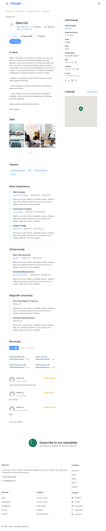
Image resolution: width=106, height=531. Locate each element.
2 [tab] (32, 152)
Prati (15, 36)
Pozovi (42, 36)
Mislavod (20, 378)
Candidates (19, 11)
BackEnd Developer (18, 170)
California (37, 27)
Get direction (92, 92)
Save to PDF (28, 36)
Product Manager (33, 11)
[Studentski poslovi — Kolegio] (16, 3)
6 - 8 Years (69, 35)
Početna (9, 11)
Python (13, 174)
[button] (81, 109)
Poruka (16, 41)
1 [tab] (30, 152)
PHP (29, 170)
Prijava (12, 422)
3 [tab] (34, 152)
